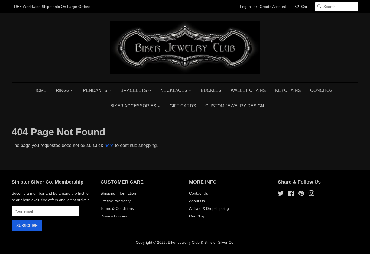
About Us (197, 201)
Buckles (211, 90)
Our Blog (196, 216)
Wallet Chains (248, 90)
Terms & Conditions (117, 208)
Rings (63, 90)
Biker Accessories (133, 106)
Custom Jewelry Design (234, 106)
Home (40, 90)
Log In (245, 6)
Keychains (288, 90)
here (109, 145)
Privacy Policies (113, 216)
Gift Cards (183, 106)
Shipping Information (118, 193)
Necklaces (174, 90)
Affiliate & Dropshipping (209, 208)
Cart (305, 6)
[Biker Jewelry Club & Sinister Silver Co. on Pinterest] (301, 194)
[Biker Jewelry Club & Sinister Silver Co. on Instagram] (311, 194)
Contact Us (198, 193)
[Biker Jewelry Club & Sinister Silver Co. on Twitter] (281, 194)
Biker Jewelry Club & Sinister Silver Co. (201, 242)
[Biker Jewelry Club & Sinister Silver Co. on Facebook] (291, 194)
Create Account (273, 6)
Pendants (95, 90)
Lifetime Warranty (115, 201)
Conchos (321, 90)
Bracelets (134, 90)
